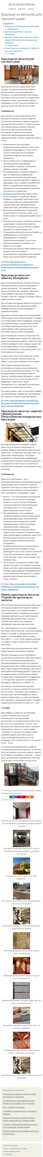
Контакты (6, 1148)
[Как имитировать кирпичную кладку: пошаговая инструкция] (21, 1072)
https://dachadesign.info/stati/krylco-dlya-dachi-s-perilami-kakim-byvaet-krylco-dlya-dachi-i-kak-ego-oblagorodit (20, 403)
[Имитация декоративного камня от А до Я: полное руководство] (21, 948)
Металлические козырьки (27, 790)
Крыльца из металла (16, 793)
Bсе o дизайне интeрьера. (14, 1107)
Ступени (10, 53)
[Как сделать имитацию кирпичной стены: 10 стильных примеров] (21, 1022)
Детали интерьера (21, 4)
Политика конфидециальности (11, 1151)
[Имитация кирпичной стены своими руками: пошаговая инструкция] (21, 923)
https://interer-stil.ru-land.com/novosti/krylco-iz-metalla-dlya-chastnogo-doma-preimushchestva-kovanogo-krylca (19, 265)
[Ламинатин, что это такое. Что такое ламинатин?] (21, 873)
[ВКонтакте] (13, 797)
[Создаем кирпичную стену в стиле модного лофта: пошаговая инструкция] (21, 1047)
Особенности (12, 29)
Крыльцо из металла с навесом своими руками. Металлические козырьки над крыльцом (21, 40)
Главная (12, 8)
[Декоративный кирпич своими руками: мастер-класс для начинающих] (21, 997)
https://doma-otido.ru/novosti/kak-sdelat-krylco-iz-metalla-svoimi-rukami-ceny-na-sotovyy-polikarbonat (20, 587)
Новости (21, 8)
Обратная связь (7, 1154)
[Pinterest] (21, 797)
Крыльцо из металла (12, 193)
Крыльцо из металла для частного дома (22, 26)
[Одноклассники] (30, 797)
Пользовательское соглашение (18, 1148)
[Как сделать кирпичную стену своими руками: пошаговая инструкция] (21, 898)
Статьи (31, 8)
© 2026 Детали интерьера (10, 1145)
